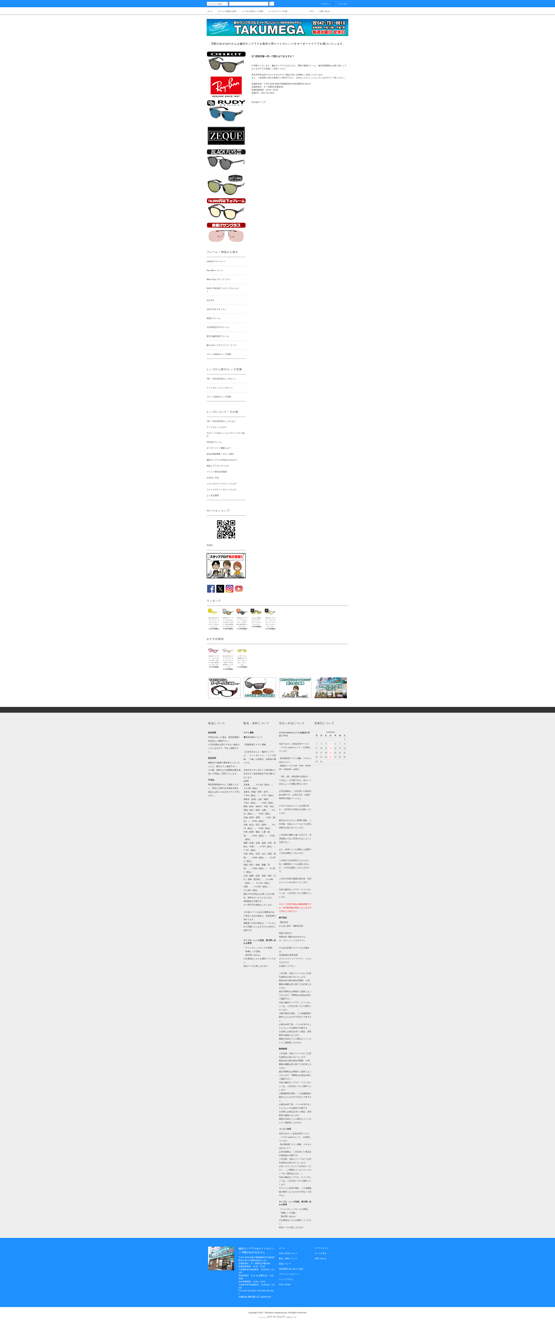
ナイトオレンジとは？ (217, 427)
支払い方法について (288, 1253)
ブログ (311, 11)
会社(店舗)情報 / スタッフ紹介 (220, 454)
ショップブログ (286, 1279)
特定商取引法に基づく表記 (291, 1269)
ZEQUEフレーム (214, 442)
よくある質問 (213, 495)
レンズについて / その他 (278, 11)
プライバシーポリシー (289, 1274)
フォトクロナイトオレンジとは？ (222, 489)
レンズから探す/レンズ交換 (252, 11)
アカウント (326, 4)
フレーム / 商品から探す (227, 11)
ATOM (288, 1284)
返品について (285, 1264)
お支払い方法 (213, 477)
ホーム (210, 11)
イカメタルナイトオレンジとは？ (222, 483)
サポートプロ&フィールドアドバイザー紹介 (225, 434)
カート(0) (342, 4)
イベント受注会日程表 (217, 472)
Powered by (263, 1317)
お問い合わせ (324, 11)
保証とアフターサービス (218, 466)
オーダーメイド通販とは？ (219, 448)
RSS (281, 1284)
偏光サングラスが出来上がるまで (222, 460)
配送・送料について (288, 1258)
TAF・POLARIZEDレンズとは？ (221, 421)
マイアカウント (321, 1248)
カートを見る (320, 1253)
